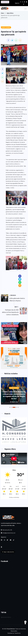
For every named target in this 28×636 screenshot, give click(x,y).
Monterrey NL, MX (7, 530)
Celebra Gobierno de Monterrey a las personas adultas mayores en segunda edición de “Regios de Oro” (14, 395)
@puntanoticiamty (6, 617)
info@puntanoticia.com (8, 533)
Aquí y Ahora (10, 13)
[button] (9, 407)
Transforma (17, 633)
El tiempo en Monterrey (14, 497)
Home (2, 13)
